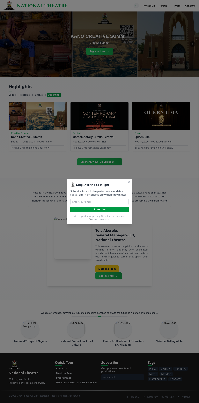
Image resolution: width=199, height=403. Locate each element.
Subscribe (99, 209)
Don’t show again (100, 219)
